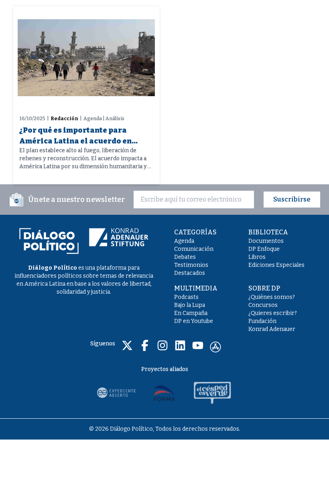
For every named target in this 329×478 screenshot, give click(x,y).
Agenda (184, 241)
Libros (257, 257)
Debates (185, 257)
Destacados (189, 273)
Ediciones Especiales (276, 265)
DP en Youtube (193, 321)
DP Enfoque (264, 249)
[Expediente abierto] (116, 392)
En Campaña (190, 313)
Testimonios (191, 265)
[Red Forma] (164, 392)
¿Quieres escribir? (272, 313)
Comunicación (193, 249)
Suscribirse (292, 199)
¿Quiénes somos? (271, 297)
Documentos (266, 241)
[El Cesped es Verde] (212, 392)
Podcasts (186, 297)
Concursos (263, 305)
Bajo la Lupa (189, 305)
